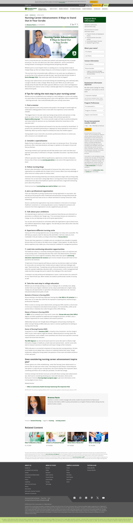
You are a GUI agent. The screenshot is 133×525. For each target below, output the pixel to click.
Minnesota (68, 474)
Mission (26, 486)
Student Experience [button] (87, 9)
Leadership (27, 481)
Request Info (97, 5)
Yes (87, 126)
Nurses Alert (62, 237)
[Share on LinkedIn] (73, 25)
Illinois (67, 470)
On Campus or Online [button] (75, 9)
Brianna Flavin (31, 25)
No (91, 126)
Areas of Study (51, 465)
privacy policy (62, 2)
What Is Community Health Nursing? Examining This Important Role (48, 387)
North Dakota (69, 477)
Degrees (26, 15)
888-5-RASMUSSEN (90, 165)
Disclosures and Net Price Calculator (32, 498)
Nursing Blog (33, 15)
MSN (28, 314)
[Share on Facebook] (71, 25)
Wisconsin (68, 479)
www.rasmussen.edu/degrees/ (52, 454)
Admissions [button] (105, 9)
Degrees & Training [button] (63, 9)
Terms (49, 498)
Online (67, 481)
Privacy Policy (43, 498)
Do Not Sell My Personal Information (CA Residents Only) (36, 500)
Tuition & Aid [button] (97, 9)
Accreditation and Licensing (31, 470)
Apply (105, 5)
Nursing (47, 481)
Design (47, 470)
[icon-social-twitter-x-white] (97, 498)
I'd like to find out (99, 126)
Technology (48, 484)
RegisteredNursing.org (32, 119)
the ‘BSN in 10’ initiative (66, 297)
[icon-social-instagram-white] (80, 498)
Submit (87, 129)
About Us (28, 465)
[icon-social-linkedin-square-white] (86, 498)
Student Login (28, 5)
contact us (88, 171)
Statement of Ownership (30, 493)
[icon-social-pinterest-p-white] (92, 498)
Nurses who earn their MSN (68, 314)
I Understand (93, 2)
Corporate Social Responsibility (32, 474)
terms (101, 170)
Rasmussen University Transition (32, 491)
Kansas (68, 472)
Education (48, 472)
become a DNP (43, 331)
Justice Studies (49, 479)
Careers (27, 472)
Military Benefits (91, 468)
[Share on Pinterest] (75, 25)
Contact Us (27, 468)
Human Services (49, 477)
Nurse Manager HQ (31, 77)
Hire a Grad (27, 477)
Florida (68, 468)
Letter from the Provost (30, 484)
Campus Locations (72, 465)
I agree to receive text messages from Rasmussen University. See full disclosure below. (95, 73)
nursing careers (60, 420)
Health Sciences (49, 474)
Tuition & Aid (91, 465)
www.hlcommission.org (78, 457)
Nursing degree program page (47, 378)
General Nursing (36, 420)
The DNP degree (30, 341)
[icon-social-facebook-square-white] (74, 498)
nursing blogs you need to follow (47, 186)
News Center (28, 488)
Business (48, 468)
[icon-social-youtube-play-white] (103, 498)
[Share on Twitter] (77, 25)
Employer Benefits (91, 470)
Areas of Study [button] (53, 9)
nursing (51, 420)
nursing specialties (49, 160)
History (26, 479)
